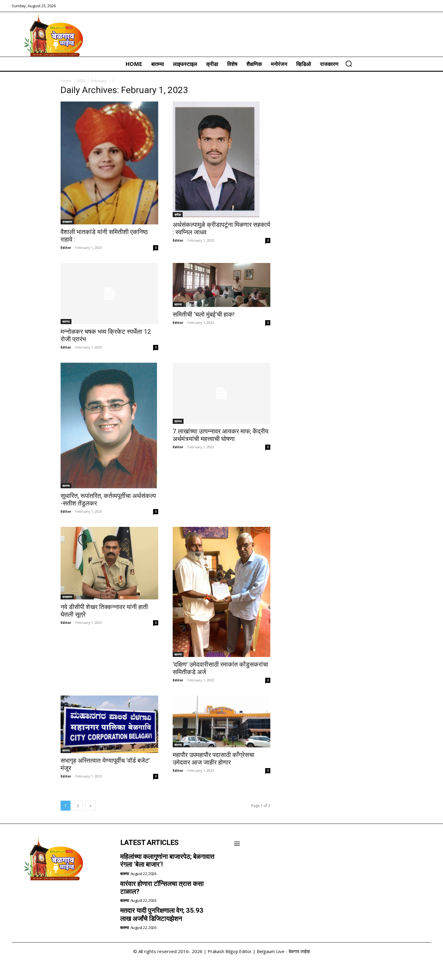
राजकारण (67, 222)
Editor (66, 247)
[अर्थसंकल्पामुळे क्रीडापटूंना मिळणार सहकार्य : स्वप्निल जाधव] (221, 159)
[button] (348, 63)
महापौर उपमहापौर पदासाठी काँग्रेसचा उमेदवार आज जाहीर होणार (213, 758)
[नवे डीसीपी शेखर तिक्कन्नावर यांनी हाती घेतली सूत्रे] (109, 563)
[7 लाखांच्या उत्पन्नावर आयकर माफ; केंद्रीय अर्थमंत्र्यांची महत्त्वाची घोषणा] (221, 393)
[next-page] (90, 806)
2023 (81, 80)
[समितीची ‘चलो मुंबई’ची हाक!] (221, 285)
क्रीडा (177, 214)
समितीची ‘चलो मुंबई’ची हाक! (203, 314)
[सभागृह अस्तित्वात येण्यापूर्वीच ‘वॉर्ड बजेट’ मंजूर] (109, 724)
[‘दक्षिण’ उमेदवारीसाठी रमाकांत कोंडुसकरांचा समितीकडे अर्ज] (221, 592)
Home (66, 80)
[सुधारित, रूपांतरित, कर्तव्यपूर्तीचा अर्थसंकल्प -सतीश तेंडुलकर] (109, 425)
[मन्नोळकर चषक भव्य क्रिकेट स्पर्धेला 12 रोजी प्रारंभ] (109, 293)
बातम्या (66, 321)
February (98, 80)
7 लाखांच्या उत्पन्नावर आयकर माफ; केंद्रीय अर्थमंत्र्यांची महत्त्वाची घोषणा (221, 435)
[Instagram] (34, 896)
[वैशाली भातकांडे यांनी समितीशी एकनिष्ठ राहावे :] (109, 163)
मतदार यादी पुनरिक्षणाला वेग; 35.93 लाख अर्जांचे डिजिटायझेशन (161, 914)
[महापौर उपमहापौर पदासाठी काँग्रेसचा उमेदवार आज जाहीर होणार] (221, 721)
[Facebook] (18, 896)
